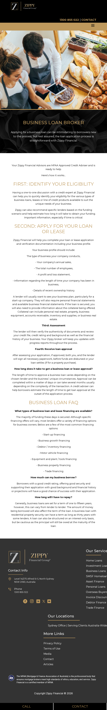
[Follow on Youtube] (49, 601)
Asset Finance (95, 581)
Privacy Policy (52, 643)
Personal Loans (95, 586)
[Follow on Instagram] (31, 601)
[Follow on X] (43, 601)
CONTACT (88, 20)
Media (47, 653)
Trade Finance (95, 607)
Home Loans (94, 560)
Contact (48, 659)
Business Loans (96, 571)
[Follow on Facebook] (25, 601)
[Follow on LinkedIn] (38, 601)
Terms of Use (51, 648)
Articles (48, 664)
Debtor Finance (96, 602)
